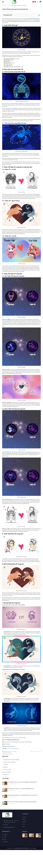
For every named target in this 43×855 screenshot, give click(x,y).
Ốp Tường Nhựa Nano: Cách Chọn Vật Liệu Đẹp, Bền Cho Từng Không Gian (22, 782)
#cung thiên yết (9, 751)
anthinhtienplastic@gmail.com (9, 827)
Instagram (5, 841)
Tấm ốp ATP (5, 764)
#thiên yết (14, 751)
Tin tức (23, 824)
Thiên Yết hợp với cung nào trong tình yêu (15, 9)
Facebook (5, 834)
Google (5, 837)
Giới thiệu (24, 819)
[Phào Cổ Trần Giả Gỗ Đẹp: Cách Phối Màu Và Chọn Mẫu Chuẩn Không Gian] (4, 802)
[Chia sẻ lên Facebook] (34, 751)
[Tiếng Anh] (35, 1)
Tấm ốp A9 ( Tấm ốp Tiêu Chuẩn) (9, 762)
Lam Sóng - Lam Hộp (7, 769)
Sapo (35, 848)
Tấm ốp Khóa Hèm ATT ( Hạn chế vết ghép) (11, 759)
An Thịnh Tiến (31, 20)
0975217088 (6, 824)
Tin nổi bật (5, 778)
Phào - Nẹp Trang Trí (7, 772)
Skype (5, 839)
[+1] (40, 751)
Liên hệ (23, 826)
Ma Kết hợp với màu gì (15, 737)
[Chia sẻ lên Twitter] (36, 751)
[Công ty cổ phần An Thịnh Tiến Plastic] (7, 814)
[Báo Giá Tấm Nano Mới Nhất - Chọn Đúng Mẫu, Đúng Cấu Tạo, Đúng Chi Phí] (4, 796)
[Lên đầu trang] (40, 851)
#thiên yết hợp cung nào (6, 752)
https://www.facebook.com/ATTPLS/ (12, 748)
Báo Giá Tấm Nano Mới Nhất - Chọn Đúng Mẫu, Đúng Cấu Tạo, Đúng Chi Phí (22, 795)
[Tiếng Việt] (33, 1)
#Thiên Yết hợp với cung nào (7, 754)
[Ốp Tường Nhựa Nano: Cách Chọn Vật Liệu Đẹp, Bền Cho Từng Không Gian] (4, 783)
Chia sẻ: (32, 751)
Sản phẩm (24, 821)
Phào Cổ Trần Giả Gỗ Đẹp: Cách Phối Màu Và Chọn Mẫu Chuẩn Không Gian (22, 801)
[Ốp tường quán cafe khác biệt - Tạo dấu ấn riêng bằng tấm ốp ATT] (4, 789)
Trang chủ (24, 817)
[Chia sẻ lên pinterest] (38, 751)
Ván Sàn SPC (5, 767)
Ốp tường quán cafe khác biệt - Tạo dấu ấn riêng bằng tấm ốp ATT (21, 788)
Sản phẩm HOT (6, 774)
